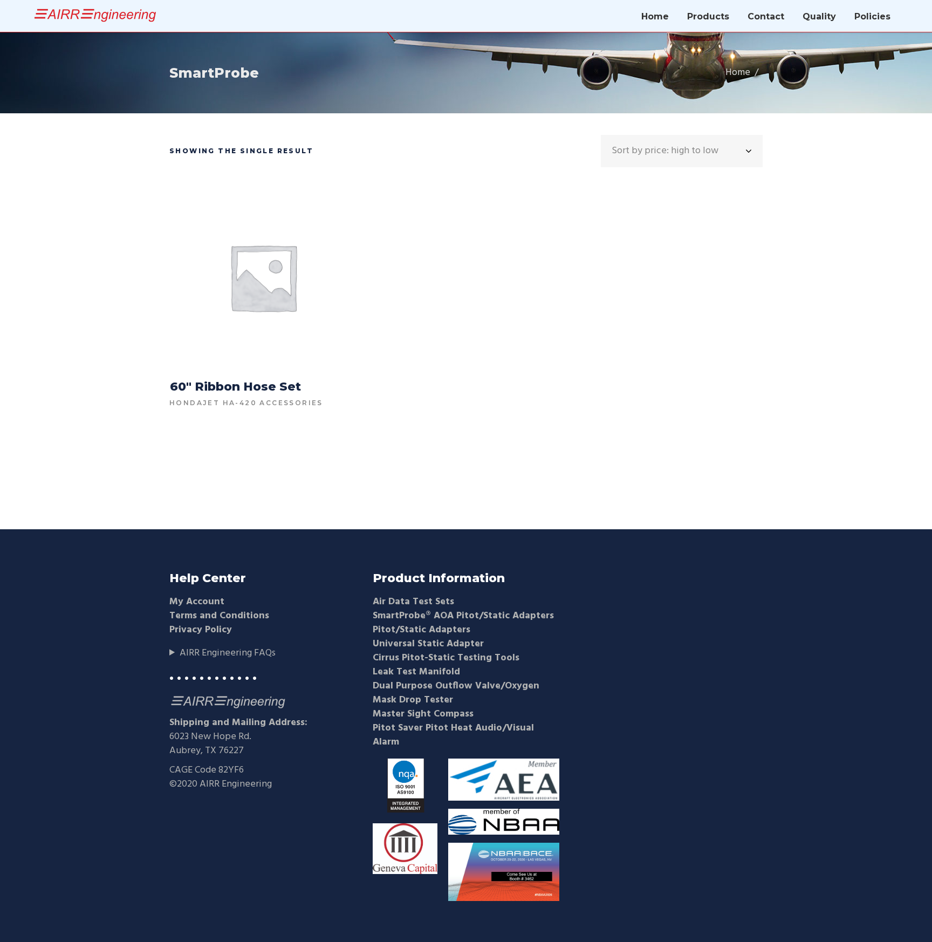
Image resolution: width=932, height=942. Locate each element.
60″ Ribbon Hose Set (235, 386)
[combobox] (682, 151)
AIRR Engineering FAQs (228, 653)
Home (737, 73)
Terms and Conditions (219, 616)
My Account (196, 602)
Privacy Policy (200, 630)
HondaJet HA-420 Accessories (246, 403)
